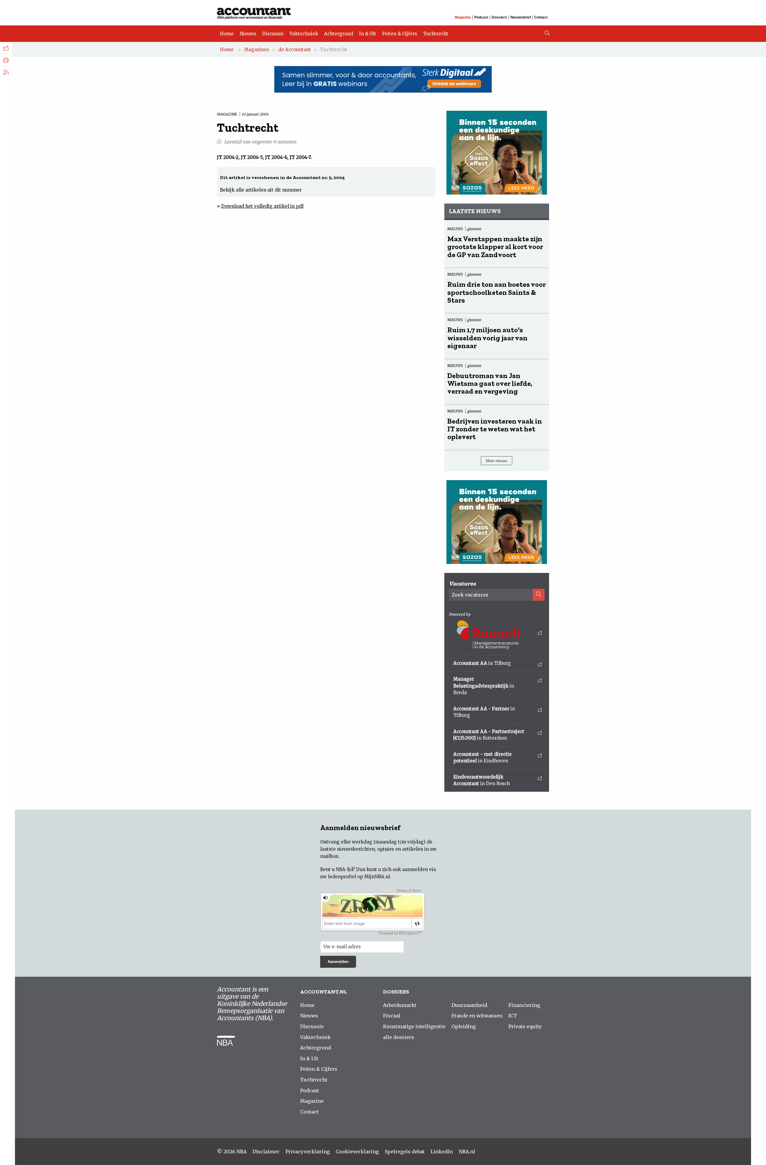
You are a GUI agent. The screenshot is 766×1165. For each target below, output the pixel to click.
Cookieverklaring (357, 1152)
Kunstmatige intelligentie (414, 1026)
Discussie (273, 34)
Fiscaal (391, 1016)
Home (227, 34)
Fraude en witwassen (477, 1016)
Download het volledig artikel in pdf (262, 206)
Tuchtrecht (435, 34)
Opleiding (464, 1026)
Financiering (524, 1005)
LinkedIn (442, 1152)
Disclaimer (266, 1152)
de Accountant (294, 49)
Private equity (525, 1026)
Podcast (481, 17)
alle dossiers (398, 1037)
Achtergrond (338, 34)
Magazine (463, 17)
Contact (541, 17)
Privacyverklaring (307, 1152)
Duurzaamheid (469, 1005)
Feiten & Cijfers (399, 34)
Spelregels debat (405, 1152)
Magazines (256, 49)
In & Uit (367, 34)
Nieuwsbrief (520, 17)
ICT (512, 1016)
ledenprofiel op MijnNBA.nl (359, 876)
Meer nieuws (496, 461)
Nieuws (248, 34)
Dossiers (499, 17)
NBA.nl (467, 1152)
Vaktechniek (304, 34)
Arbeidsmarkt (400, 1005)
